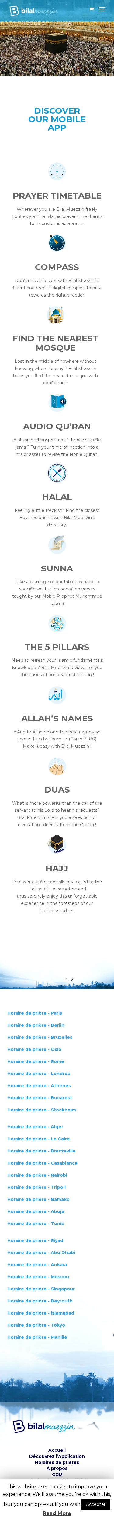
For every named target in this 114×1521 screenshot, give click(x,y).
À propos (57, 1468)
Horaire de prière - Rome (35, 1061)
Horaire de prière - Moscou (38, 1276)
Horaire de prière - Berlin (35, 1025)
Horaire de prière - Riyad (35, 1240)
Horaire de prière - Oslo (34, 1049)
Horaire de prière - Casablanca (42, 1163)
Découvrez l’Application (57, 1456)
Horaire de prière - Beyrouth (40, 1301)
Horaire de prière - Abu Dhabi (41, 1252)
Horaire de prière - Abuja (35, 1211)
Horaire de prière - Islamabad (40, 1313)
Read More (57, 1513)
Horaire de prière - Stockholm (41, 1110)
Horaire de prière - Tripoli (36, 1187)
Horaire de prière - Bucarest (39, 1097)
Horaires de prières (57, 1462)
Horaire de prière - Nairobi (37, 1175)
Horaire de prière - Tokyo (36, 1325)
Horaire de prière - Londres (38, 1073)
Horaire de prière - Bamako (38, 1199)
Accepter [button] (95, 1504)
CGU (57, 1474)
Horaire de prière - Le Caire (38, 1139)
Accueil (57, 1450)
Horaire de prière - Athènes (39, 1085)
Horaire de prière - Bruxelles (39, 1037)
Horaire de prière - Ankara (37, 1264)
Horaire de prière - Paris (34, 1013)
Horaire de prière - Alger (35, 1126)
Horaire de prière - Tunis (35, 1223)
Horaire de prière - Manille (37, 1337)
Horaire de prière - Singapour (41, 1289)
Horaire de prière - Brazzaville (41, 1151)
